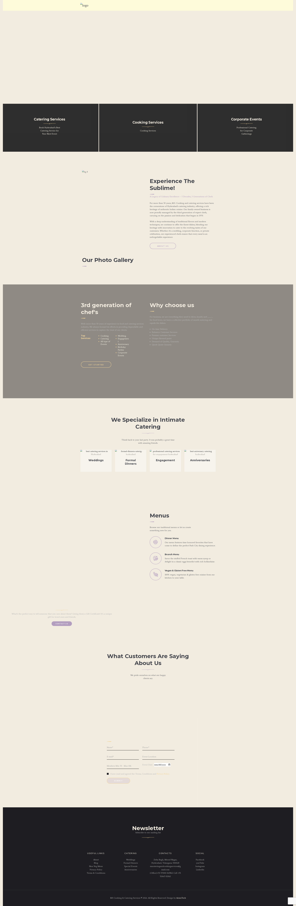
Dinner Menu (172, 538)
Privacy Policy (163, 774)
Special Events (130, 866)
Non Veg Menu (96, 866)
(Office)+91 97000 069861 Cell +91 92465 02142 (165, 875)
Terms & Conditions (96, 873)
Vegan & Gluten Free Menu (179, 570)
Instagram (200, 866)
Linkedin (200, 869)
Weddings (95, 460)
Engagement (165, 460)
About (96, 859)
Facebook (200, 859)
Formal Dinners (130, 462)
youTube (200, 863)
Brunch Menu (172, 554)
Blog (96, 863)
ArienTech (181, 898)
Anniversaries (200, 460)
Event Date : (148, 764)
